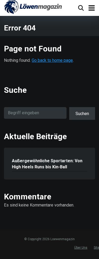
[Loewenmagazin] (33, 7)
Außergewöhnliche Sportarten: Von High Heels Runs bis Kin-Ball (47, 163)
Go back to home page (52, 60)
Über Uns (80, 247)
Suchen (82, 113)
